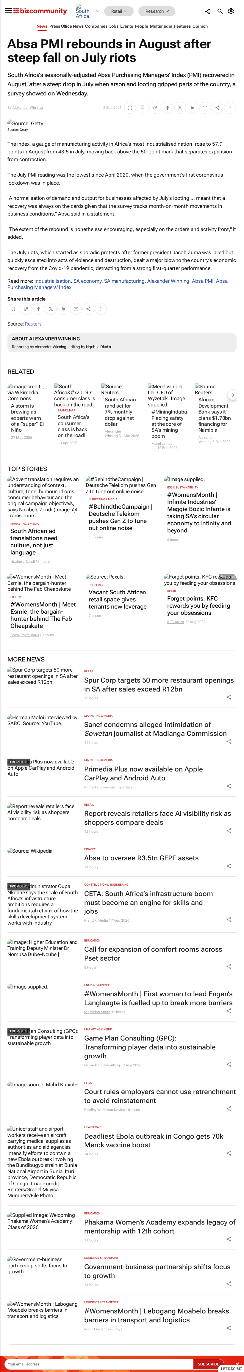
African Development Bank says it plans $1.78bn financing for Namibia (214, 415)
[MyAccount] (232, 11)
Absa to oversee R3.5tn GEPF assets (141, 858)
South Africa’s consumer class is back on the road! (74, 426)
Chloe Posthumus (24, 635)
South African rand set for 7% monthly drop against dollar (120, 412)
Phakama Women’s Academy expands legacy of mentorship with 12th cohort (159, 1226)
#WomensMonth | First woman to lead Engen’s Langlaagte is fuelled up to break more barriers (158, 998)
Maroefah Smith (97, 1012)
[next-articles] (233, 394)
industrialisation (53, 281)
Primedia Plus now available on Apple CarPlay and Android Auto (143, 773)
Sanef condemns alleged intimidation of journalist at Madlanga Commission (155, 729)
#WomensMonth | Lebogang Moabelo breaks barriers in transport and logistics (156, 1315)
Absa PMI (202, 281)
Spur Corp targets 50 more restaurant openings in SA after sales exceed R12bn (159, 684)
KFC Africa (175, 622)
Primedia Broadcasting (102, 787)
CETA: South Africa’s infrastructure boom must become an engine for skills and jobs (148, 903)
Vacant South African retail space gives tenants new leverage (118, 599)
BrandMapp (66, 410)
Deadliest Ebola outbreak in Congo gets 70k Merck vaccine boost (153, 1140)
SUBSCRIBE (208, 1364)
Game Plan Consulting (102, 1065)
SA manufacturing (124, 281)
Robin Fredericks (97, 1329)
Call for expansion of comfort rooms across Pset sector (153, 953)
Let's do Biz (231, 1369)
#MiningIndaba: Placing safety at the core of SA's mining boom (168, 424)
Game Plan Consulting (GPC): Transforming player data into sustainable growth (150, 1047)
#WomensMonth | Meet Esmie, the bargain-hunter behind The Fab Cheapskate (43, 615)
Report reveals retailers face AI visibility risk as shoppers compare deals (157, 818)
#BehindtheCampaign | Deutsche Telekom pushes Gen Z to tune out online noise (121, 517)
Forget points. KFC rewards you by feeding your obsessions (198, 605)
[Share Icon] (229, 697)
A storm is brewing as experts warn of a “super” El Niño (27, 418)
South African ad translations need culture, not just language (33, 541)
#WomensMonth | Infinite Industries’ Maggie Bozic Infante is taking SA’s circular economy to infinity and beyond (199, 512)
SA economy (87, 281)
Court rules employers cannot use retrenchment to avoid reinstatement (160, 1096)
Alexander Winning (27, 108)
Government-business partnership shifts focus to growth (157, 1271)
